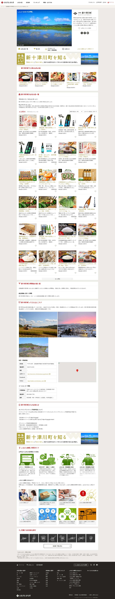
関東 (43, 538)
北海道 (24, 538)
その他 (31, 587)
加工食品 (19, 589)
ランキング (36, 2)
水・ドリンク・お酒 (61, 580)
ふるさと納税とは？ (24, 502)
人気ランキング (61, 570)
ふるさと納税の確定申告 (25, 521)
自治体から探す (49, 570)
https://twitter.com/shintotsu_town (36, 381)
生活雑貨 (31, 578)
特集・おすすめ (47, 2)
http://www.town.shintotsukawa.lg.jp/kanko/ (38, 374)
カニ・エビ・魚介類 (61, 576)
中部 (52, 538)
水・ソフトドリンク (21, 586)
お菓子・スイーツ (33, 574)
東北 (34, 538)
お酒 (18, 587)
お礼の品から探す (21, 570)
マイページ (21, 565)
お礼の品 (19, 2)
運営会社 (71, 594)
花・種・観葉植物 (33, 580)
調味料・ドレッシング (34, 572)
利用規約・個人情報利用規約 (81, 594)
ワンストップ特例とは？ (74, 584)
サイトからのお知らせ (92, 570)
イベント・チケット (34, 576)
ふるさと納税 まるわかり (75, 570)
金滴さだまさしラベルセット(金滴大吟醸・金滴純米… (73, 84)
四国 (81, 538)
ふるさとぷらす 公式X (81, 565)
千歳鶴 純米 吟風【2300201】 (67, 127)
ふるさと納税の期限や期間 (85, 502)
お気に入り (31, 565)
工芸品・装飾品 (33, 586)
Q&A (70, 587)
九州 (90, 538)
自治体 (28, 2)
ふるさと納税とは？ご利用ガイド (85, 49)
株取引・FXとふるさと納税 (75, 585)
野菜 (18, 582)
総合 (58, 572)
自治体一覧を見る (57, 546)
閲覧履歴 (40, 565)
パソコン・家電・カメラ (35, 582)
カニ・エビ (19, 576)
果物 (18, 580)
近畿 (62, 538)
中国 (71, 538)
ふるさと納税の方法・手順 (74, 574)
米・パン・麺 (19, 572)
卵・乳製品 (19, 584)
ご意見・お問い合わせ (93, 594)
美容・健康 (32, 584)
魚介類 (18, 578)
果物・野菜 (59, 578)
